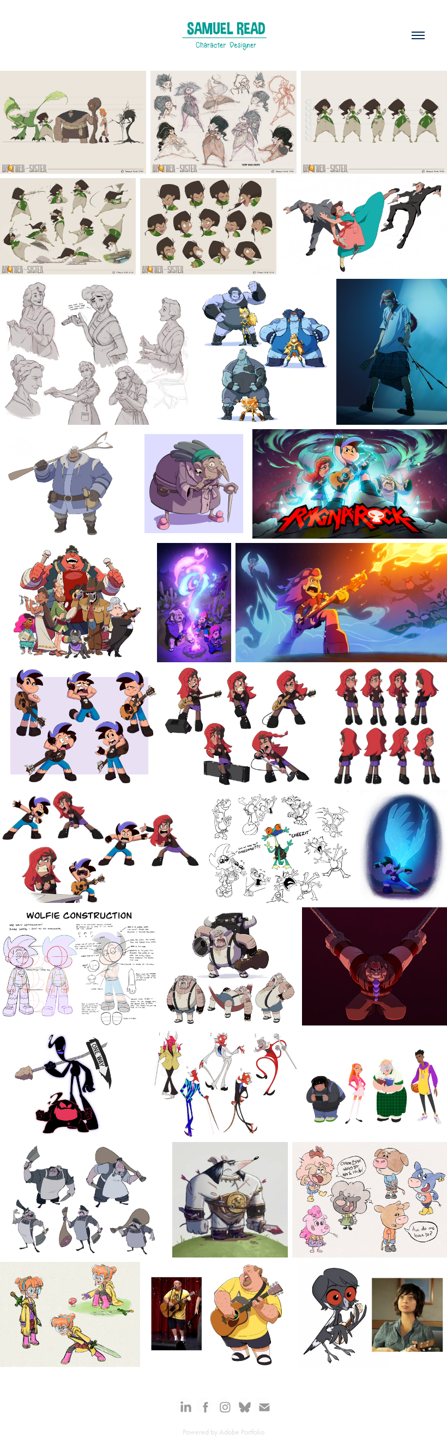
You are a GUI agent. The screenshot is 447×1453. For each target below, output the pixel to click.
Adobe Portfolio (241, 1432)
